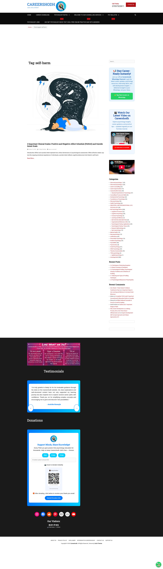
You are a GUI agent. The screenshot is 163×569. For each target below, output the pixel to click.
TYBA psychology (114, 253)
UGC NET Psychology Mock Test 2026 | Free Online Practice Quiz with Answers (72, 22)
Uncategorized (114, 257)
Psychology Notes (61, 15)
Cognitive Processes (116, 211)
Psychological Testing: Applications (120, 224)
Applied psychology (116, 255)
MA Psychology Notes (116, 209)
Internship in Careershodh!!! (86, 562)
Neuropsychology (115, 234)
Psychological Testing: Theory (119, 226)
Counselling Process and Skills (118, 195)
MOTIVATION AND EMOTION (119, 220)
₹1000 (53, 477)
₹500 (45, 477)
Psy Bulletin (112, 15)
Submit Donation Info (54, 520)
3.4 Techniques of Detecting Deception (120, 265)
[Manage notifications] (159, 565)
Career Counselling (115, 186)
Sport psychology (116, 230)
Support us (108, 562)
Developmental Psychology (117, 197)
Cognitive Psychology (117, 213)
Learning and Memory (117, 217)
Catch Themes (98, 565)
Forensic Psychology (116, 215)
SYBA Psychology (115, 249)
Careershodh (41, 4)
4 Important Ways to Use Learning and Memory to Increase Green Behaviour (122, 292)
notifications (113, 236)
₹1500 (62, 477)
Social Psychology (115, 246)
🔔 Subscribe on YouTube (122, 147)
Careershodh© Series (115, 191)
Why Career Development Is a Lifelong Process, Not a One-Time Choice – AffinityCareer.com (120, 310)
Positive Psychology (115, 240)
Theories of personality (116, 251)
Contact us (100, 562)
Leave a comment (52, 149)
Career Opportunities (115, 188)
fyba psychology (114, 201)
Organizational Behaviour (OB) (119, 222)
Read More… (31, 158)
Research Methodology (117, 228)
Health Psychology (115, 203)
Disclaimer (72, 562)
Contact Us (131, 4)
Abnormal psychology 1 (116, 182)
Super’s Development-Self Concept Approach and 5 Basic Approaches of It (121, 315)
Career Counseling (42, 15)
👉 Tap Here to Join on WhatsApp (121, 96)
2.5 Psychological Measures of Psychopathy (122, 279)
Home (29, 15)
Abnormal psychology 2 (116, 184)
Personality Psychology (116, 238)
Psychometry (113, 244)
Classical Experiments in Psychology (120, 193)
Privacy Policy (62, 562)
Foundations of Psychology (117, 199)
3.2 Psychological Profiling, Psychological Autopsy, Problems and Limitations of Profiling (121, 271)
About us (53, 562)
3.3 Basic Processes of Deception (119, 267)
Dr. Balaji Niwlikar (42, 149)
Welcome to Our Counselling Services (87, 15)
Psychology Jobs (33, 22)
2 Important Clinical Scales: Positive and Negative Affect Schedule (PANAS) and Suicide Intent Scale (65, 145)
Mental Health (114, 232)
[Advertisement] (81, 44)
